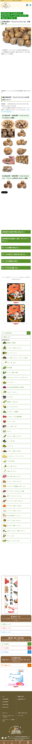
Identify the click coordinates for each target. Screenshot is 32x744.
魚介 (20, 743)
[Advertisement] (16, 71)
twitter (30, 5)
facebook (27, 5)
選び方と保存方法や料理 (20, 15)
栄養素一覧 (7, 665)
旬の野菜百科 (8, 333)
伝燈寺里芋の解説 (6, 13)
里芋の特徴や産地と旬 (7, 15)
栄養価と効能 (5, 18)
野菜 (4, 743)
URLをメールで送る (19, 739)
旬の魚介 (6, 652)
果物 (12, 743)
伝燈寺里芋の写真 (17, 13)
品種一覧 (13, 18)
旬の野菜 (6, 644)
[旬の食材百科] (5, 7)
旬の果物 (6, 648)
